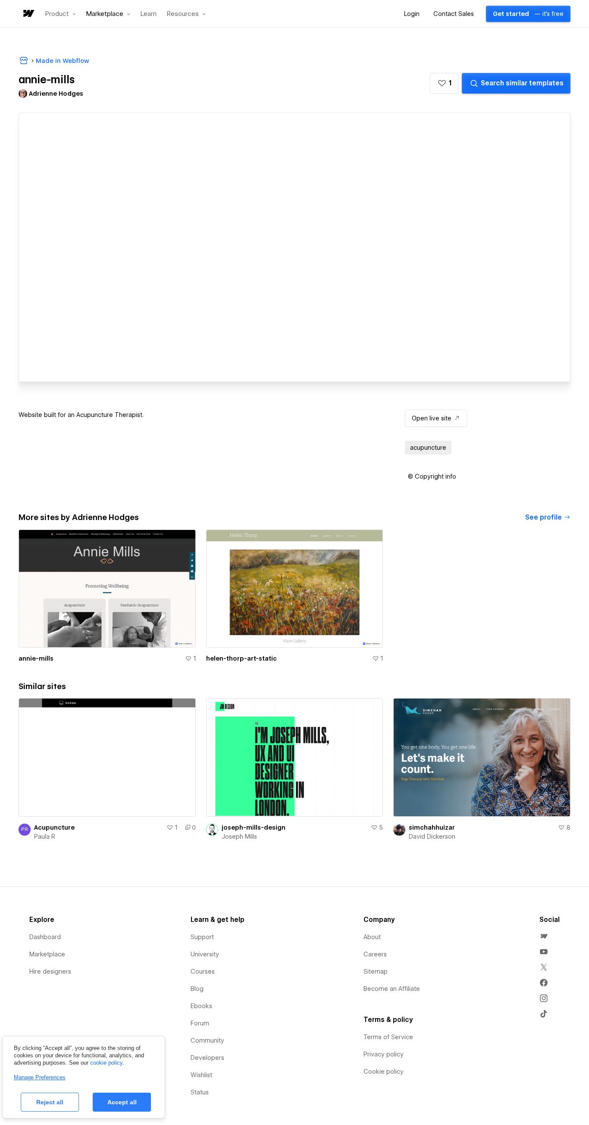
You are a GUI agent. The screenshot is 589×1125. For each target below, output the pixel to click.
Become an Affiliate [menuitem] (391, 988)
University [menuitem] (205, 954)
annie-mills (36, 658)
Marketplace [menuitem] (47, 954)
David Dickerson (432, 836)
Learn (149, 14)
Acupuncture (54, 827)
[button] (60, 14)
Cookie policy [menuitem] (383, 1071)
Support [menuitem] (202, 937)
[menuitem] (543, 936)
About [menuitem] (372, 937)
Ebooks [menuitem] (201, 1006)
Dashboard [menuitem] (45, 937)
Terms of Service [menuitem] (388, 1037)
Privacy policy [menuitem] (383, 1054)
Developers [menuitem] (207, 1057)
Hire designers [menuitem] (50, 971)
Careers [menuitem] (375, 954)
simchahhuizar (432, 827)
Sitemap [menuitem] (375, 971)
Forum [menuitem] (200, 1023)
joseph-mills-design (253, 827)
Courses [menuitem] (203, 971)
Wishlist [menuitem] (201, 1075)
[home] (28, 14)
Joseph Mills (239, 836)
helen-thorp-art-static (241, 658)
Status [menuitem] (200, 1092)
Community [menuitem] (207, 1040)
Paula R (44, 836)
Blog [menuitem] (197, 988)
